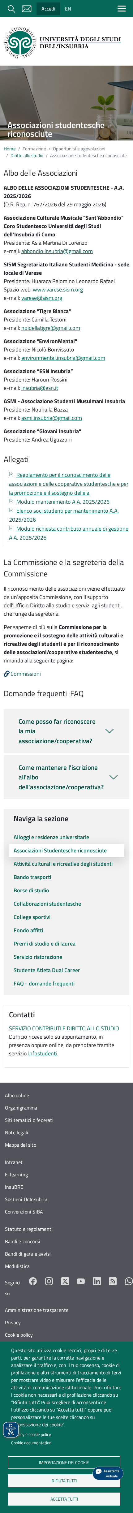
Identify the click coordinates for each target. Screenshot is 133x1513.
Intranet (14, 1162)
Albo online (17, 1095)
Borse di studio (31, 890)
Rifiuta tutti (63, 1480)
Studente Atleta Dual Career (47, 970)
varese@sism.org (41, 298)
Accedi (48, 8)
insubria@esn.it (39, 388)
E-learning (16, 1174)
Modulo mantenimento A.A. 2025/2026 (62, 502)
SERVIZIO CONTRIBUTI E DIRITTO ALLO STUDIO (64, 1028)
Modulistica (17, 1266)
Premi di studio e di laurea (44, 943)
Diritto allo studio (27, 155)
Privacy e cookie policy (31, 1434)
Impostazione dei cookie (64, 1462)
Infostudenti (42, 1053)
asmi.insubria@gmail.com (51, 418)
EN (68, 8)
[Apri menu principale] (123, 8)
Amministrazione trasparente (36, 1310)
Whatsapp (129, 1281)
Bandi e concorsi (22, 1241)
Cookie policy (19, 1334)
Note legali (16, 1132)
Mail (26, 8)
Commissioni (26, 674)
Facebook (33, 1281)
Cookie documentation (31, 1443)
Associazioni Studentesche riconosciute (60, 850)
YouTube (81, 1281)
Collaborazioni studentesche (47, 903)
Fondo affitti (28, 930)
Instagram (49, 1281)
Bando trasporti (32, 877)
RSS (113, 1281)
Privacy (13, 1322)
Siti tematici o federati (29, 1120)
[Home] (64, 43)
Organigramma (21, 1107)
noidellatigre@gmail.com (50, 328)
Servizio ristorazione (38, 957)
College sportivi (32, 917)
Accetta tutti (64, 1499)
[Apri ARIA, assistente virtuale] (108, 1473)
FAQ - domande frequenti (44, 983)
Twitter (65, 1281)
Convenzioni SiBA (24, 1211)
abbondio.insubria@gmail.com (57, 251)
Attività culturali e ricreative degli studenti (63, 864)
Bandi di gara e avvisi (28, 1253)
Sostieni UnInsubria (26, 1199)
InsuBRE (14, 1187)
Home (10, 148)
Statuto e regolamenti (29, 1229)
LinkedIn (97, 1281)
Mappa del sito (20, 1145)
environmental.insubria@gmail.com (63, 358)
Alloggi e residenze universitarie (51, 837)
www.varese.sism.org (58, 289)
